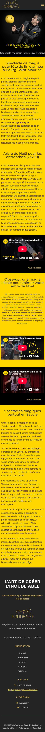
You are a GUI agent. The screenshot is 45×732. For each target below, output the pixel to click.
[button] (42, 4)
